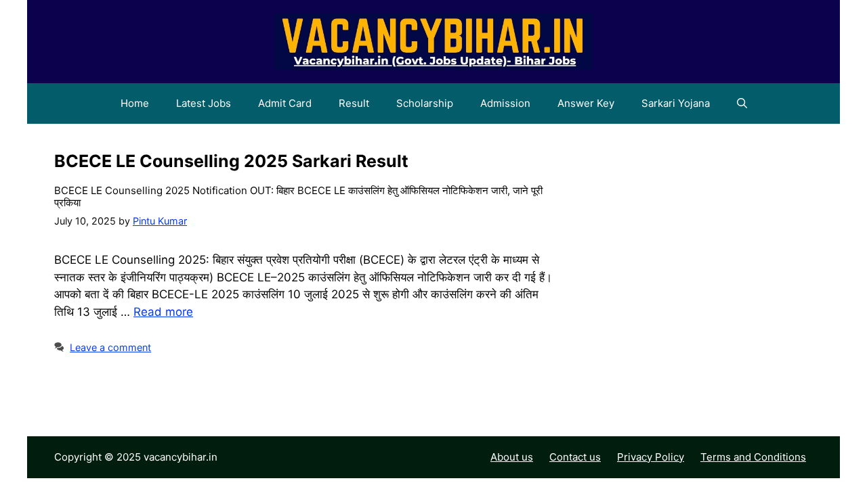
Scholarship (424, 103)
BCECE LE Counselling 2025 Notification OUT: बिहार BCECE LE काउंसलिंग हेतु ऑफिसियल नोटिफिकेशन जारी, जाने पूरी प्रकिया (298, 196)
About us (511, 456)
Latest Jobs (203, 103)
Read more (163, 312)
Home (135, 103)
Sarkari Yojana (675, 103)
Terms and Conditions (753, 456)
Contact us (575, 456)
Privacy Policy (650, 456)
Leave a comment (110, 347)
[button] (742, 103)
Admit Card (285, 103)
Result (354, 103)
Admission (505, 103)
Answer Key (585, 103)
